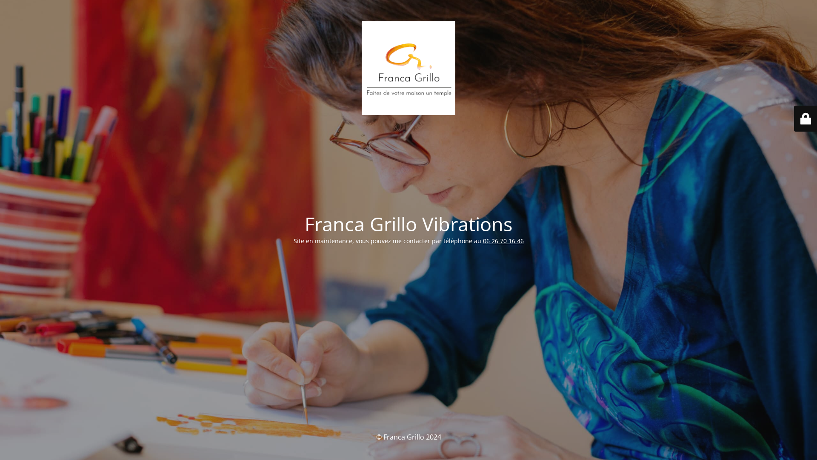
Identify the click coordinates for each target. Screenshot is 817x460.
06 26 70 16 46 (503, 241)
